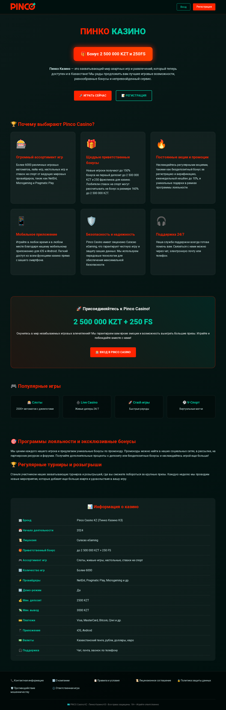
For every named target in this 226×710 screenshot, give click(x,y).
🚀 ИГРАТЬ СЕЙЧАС (92, 95)
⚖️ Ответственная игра (65, 688)
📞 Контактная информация (27, 680)
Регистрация (204, 6)
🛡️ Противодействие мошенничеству (23, 690)
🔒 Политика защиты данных (194, 680)
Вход (183, 6)
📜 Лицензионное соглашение (153, 680)
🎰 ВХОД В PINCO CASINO (113, 352)
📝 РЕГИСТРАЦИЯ (133, 95)
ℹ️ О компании (61, 680)
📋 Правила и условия (107, 680)
